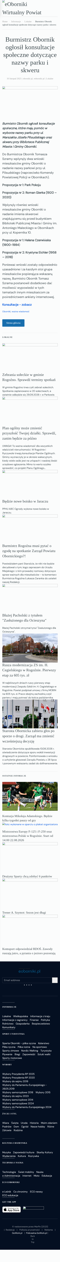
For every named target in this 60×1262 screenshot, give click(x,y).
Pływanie (7, 1054)
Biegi (17, 1054)
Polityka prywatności (29, 1229)
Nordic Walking (29, 1050)
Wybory (7, 1065)
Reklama (48, 1229)
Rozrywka (33, 1156)
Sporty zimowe (10, 1050)
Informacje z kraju (40, 1016)
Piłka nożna (24, 1047)
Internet (26, 1175)
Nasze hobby (38, 1126)
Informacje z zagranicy (15, 1020)
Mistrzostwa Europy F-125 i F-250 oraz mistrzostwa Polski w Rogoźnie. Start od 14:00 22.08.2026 (27, 836)
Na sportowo (39, 1047)
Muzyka (6, 1152)
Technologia (9, 1172)
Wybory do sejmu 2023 (15, 1096)
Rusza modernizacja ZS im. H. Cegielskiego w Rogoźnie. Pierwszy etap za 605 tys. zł (29, 670)
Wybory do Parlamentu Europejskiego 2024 (26, 1107)
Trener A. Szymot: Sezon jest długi (24, 912)
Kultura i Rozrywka (14, 1143)
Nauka (39, 1172)
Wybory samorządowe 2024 (18, 1103)
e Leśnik (6, 1191)
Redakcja (10, 1229)
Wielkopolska (20, 1016)
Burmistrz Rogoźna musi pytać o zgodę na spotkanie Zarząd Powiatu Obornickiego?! (28, 551)
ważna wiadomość (20, 311)
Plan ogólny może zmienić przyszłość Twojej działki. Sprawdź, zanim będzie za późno (29, 433)
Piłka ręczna (8, 1047)
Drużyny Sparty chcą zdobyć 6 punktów (27, 876)
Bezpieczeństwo (41, 1023)
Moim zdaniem (49, 1123)
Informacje (9, 1007)
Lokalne (49, 78)
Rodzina (18, 1130)
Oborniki (6, 311)
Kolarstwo (43, 1043)
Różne (50, 1126)
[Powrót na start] (24, 8)
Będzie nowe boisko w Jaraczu (25, 501)
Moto (36, 1175)
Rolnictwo (7, 1023)
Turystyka (46, 1050)
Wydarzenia (9, 1156)
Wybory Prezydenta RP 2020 (18, 1077)
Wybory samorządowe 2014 (17, 1099)
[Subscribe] (55, 980)
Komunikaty (8, 1027)
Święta (14, 1123)
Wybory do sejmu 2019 (15, 1081)
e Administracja (11, 1175)
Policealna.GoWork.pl (36, 1233)
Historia (34, 1123)
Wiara (5, 1123)
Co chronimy (20, 1191)
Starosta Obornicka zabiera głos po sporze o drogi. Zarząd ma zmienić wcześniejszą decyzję (28, 736)
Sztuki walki (44, 1054)
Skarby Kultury (45, 1152)
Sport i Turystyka (13, 1034)
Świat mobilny (26, 1172)
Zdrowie (6, 1130)
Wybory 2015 (43, 1092)
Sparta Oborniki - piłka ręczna (19, 1043)
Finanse (34, 1020)
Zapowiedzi (28, 1054)
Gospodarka (23, 1023)
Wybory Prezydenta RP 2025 (18, 1074)
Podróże (6, 1126)
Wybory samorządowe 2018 (17, 1092)
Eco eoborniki (11, 1182)
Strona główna (13, 323)
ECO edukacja (10, 1195)
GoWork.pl (17, 1233)
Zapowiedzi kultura (23, 1152)
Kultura (22, 1156)
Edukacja (47, 1175)
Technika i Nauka (12, 1163)
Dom (16, 1126)
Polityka (45, 1020)
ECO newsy (36, 1191)
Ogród (24, 1126)
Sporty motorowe (12, 1058)
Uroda (24, 1123)
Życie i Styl (9, 1114)
